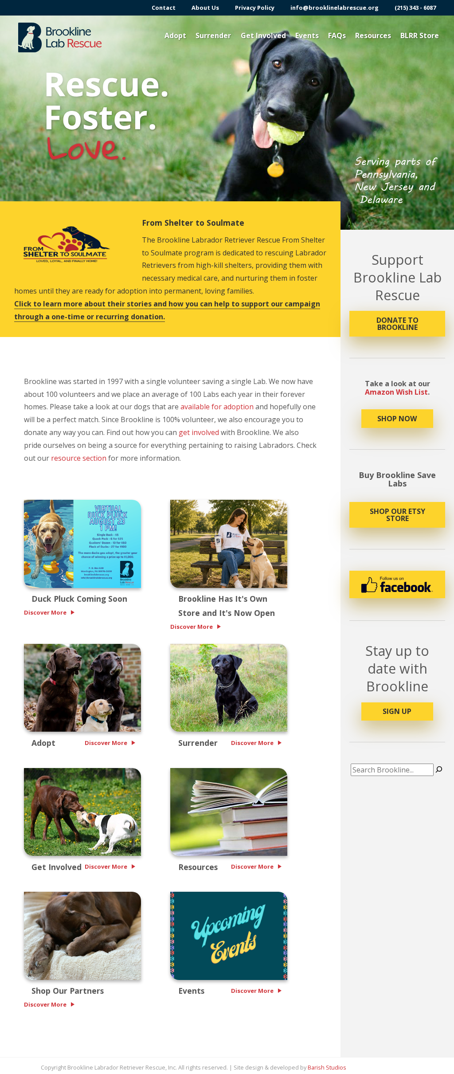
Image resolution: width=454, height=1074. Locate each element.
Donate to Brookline (397, 323)
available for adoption (217, 407)
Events (307, 35)
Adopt (175, 35)
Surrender (213, 35)
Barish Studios (327, 1067)
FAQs (337, 35)
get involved (199, 432)
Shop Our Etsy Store (397, 514)
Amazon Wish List (396, 392)
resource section (78, 458)
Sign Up (397, 711)
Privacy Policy (254, 8)
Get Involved (263, 35)
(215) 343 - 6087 (415, 8)
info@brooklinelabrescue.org (334, 8)
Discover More (45, 612)
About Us (205, 8)
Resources (373, 35)
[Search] (439, 770)
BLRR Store (419, 35)
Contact (164, 8)
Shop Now (397, 418)
